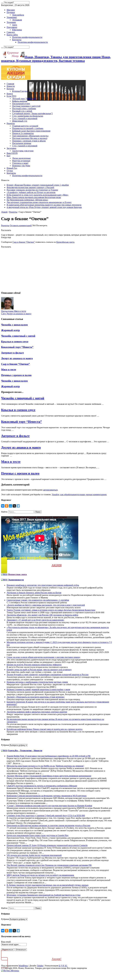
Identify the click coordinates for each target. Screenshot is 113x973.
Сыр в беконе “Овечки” (24, 242)
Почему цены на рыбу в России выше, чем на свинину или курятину (39, 669)
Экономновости (16, 580)
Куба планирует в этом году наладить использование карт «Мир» (37, 195)
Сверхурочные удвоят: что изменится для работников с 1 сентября (38, 600)
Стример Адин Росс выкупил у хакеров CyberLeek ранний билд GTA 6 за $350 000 (46, 815)
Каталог (10, 88)
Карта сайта (12, 35)
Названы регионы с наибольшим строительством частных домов (37, 682)
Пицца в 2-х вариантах (23, 133)
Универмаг (12, 17)
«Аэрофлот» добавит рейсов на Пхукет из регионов (31, 192)
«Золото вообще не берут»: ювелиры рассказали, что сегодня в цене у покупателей (46, 605)
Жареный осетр (10, 330)
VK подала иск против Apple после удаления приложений (34, 855)
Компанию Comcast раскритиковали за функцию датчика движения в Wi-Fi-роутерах (47, 795)
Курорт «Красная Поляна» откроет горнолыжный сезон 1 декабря (38, 185)
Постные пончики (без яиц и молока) (29, 138)
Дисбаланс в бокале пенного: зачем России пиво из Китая (34, 592)
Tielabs (40, 965)
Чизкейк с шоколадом (14, 324)
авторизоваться (50, 490)
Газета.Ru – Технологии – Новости (25, 750)
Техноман (11, 22)
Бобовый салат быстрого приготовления (31, 131)
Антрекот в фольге (12, 352)
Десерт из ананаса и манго (16, 313)
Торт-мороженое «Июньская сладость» (30, 136)
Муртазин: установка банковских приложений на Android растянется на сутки (43, 895)
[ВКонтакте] (2, 506)
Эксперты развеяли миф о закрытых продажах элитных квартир (37, 712)
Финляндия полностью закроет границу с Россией (30, 187)
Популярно (12, 27)
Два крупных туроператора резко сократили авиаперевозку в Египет (39, 202)
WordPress (23, 965)
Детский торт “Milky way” (24, 98)
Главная (10, 83)
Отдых (10, 170)
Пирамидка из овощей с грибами (27, 128)
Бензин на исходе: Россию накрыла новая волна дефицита (34, 664)
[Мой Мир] (10, 506)
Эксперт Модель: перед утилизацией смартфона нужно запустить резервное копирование (49, 776)
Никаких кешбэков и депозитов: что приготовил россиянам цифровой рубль (43, 585)
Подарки (11, 12)
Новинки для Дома (21, 165)
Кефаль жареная (19, 101)
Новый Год (12, 168)
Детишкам (17, 20)
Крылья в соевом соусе (14, 341)
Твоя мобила (18, 15)
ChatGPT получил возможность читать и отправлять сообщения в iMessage (42, 786)
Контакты (16, 39)
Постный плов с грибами (24, 108)
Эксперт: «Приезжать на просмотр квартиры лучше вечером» (36, 697)
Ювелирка (17, 30)
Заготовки (11, 148)
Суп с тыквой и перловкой (24, 118)
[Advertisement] (56, 269)
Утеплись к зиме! (20, 163)
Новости (11, 86)
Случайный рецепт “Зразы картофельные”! (32, 113)
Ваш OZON (12, 153)
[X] (14, 506)
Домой (4, 212)
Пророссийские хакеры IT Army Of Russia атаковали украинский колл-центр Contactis (47, 845)
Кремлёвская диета (65, 242)
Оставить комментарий (21, 225)
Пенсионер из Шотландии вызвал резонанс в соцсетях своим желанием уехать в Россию (48, 825)
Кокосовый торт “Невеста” (17, 347)
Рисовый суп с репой (22, 111)
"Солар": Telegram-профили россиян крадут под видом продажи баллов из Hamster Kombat (49, 805)
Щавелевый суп (19, 121)
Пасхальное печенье (21, 143)
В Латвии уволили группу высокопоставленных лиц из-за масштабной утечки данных (47, 885)
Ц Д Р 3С (63, 965)
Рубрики (5, 745)
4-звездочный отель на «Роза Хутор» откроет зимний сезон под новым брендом (44, 207)
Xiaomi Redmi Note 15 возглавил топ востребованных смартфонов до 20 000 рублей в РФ (49, 756)
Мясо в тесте (13, 311)
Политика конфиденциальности (27, 37)
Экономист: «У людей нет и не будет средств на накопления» (35, 620)
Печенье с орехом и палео (16, 375)
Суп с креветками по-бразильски (27, 116)
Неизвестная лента (17, 574)
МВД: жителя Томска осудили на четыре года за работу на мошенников (40, 875)
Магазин (11, 10)
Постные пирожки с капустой (26, 106)
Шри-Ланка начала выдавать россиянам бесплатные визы (34, 197)
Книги (10, 93)
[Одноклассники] (6, 506)
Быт (8, 156)
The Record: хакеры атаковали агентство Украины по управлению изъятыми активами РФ (49, 865)
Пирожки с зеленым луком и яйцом (29, 141)
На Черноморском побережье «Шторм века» (27, 200)
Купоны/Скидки (20, 91)
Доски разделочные (21, 158)
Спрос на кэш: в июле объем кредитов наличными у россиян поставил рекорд (43, 657)
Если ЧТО (11, 96)
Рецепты (11, 123)
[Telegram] (18, 506)
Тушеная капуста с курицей (25, 126)
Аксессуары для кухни (22, 151)
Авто (14, 25)
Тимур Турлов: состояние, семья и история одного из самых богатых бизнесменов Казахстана (51, 610)
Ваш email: (6, 942)
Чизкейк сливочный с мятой (18, 335)
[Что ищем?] (2, 3)
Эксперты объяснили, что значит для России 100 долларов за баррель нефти (42, 615)
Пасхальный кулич (21, 103)
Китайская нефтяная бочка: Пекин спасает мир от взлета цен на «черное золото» (45, 729)
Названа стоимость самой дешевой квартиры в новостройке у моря (38, 689)
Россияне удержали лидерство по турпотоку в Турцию (32, 190)
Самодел (11, 32)
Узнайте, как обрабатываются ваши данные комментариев (79, 494)
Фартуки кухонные (21, 160)
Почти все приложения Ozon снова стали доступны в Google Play (37, 835)
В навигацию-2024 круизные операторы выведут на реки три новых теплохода (44, 205)
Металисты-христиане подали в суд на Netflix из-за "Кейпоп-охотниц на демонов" (45, 766)
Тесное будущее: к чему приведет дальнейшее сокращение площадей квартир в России (47, 674)
